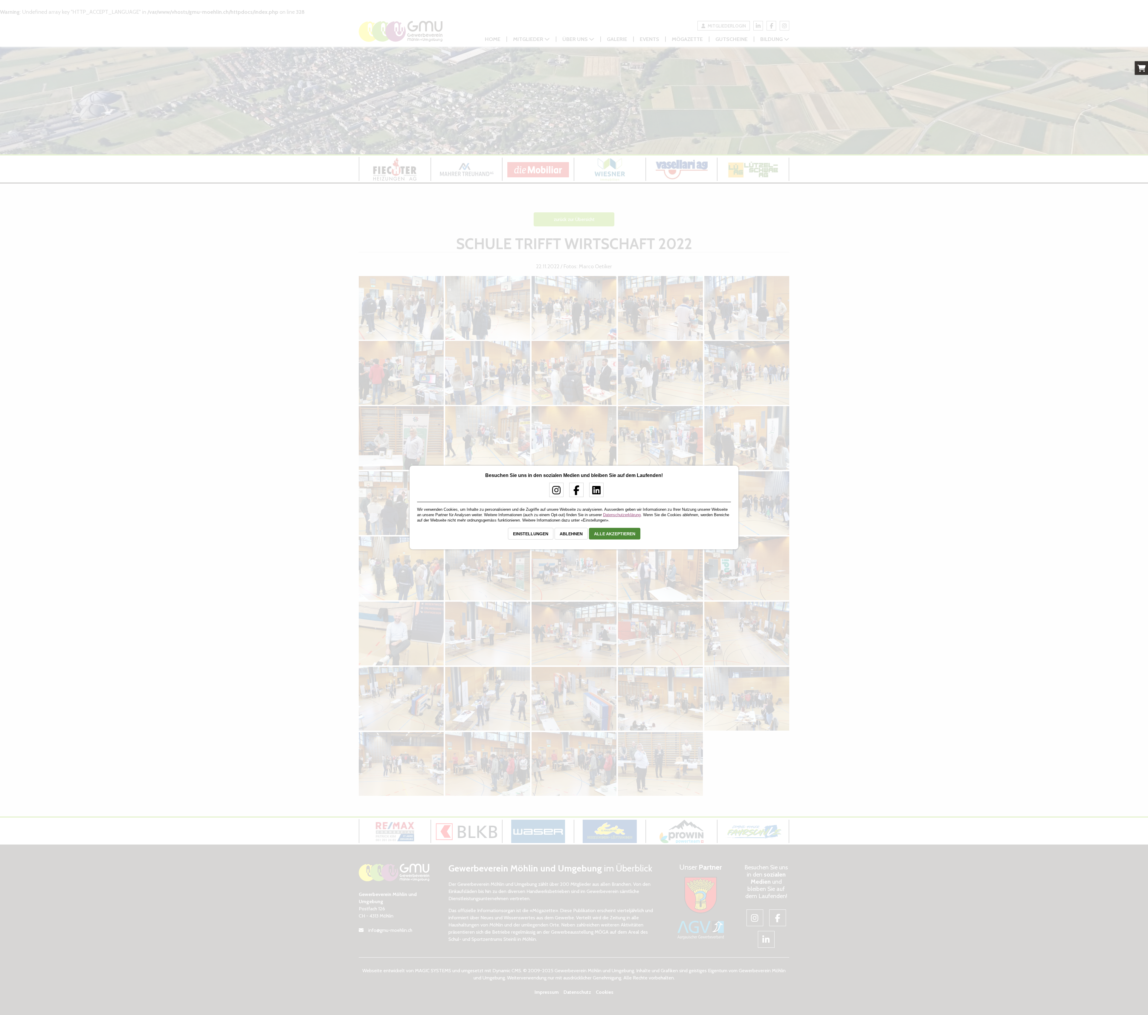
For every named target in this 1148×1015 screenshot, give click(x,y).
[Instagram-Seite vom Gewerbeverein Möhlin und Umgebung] (554, 492)
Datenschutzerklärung (622, 515)
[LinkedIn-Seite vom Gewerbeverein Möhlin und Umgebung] (594, 492)
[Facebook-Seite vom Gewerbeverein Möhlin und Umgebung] (574, 492)
